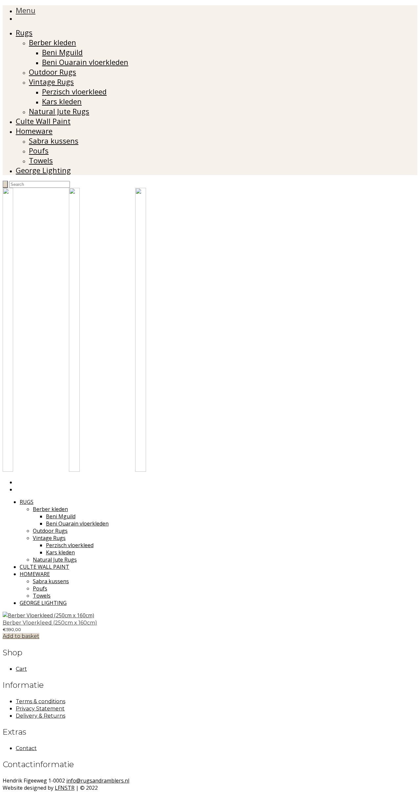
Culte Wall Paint (43, 121)
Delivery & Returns (40, 716)
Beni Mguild (62, 52)
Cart (21, 669)
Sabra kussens (53, 141)
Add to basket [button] (21, 636)
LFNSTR (64, 787)
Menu (25, 10)
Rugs (24, 32)
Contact (26, 748)
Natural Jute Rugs (59, 111)
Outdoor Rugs (52, 72)
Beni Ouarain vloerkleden (85, 62)
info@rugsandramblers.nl (97, 780)
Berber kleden (52, 42)
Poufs (39, 150)
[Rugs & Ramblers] (102, 469)
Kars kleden (62, 101)
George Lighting (43, 170)
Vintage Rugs (51, 82)
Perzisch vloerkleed (74, 91)
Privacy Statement (40, 708)
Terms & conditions (40, 701)
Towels (41, 160)
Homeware (34, 131)
